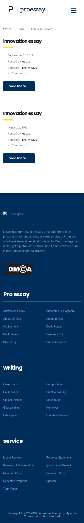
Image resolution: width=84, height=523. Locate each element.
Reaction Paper (12, 473)
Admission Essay (14, 311)
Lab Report (10, 415)
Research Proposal (15, 481)
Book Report (54, 326)
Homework (52, 407)
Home (7, 28)
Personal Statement (58, 457)
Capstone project (56, 342)
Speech (51, 481)
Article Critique (12, 318)
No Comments (17, 73)
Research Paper (56, 473)
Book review (11, 334)
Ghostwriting (11, 407)
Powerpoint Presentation (18, 465)
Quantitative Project (58, 465)
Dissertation (53, 399)
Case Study (10, 384)
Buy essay (10, 342)
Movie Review (12, 457)
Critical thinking (12, 399)
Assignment (10, 326)
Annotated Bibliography (60, 311)
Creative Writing (56, 392)
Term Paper (10, 488)
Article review (54, 318)
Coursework (10, 392)
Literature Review (57, 415)
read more (17, 86)
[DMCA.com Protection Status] (18, 268)
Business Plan (55, 334)
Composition (54, 384)
